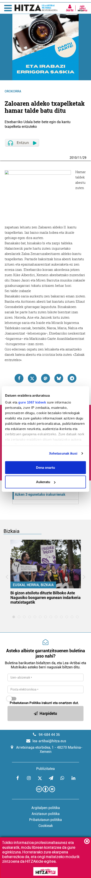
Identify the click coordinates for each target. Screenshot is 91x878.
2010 (73, 157)
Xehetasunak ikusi (63, 453)
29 (84, 157)
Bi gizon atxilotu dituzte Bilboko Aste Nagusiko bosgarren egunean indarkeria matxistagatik (45, 597)
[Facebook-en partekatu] (19, 378)
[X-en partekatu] (32, 378)
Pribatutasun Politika (25, 703)
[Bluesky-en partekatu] (58, 378)
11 (80, 157)
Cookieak (45, 826)
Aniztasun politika (46, 814)
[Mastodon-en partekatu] (45, 378)
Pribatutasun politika (45, 820)
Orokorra (13, 91)
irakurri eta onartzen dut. (44, 703)
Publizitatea (45, 769)
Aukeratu (43, 482)
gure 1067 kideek (32, 402)
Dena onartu (45, 467)
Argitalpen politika (45, 808)
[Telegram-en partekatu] (72, 378)
